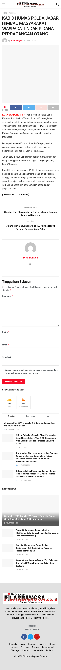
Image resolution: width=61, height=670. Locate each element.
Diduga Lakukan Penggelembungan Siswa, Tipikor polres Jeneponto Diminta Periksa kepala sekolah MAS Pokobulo (36, 474)
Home (4, 13)
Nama (6, 332)
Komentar (7, 296)
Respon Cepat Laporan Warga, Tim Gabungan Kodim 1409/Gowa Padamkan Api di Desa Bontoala (37, 563)
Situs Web (6, 357)
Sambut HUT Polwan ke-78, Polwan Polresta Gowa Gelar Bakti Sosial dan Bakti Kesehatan (29, 518)
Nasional (12, 13)
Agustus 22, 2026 (23, 539)
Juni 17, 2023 (32, 41)
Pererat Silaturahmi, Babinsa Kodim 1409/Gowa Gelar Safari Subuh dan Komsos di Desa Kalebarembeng (37, 533)
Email (5, 344)
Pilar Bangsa (16, 41)
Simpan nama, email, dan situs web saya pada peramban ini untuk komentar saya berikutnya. (31, 371)
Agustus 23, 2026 (12, 523)
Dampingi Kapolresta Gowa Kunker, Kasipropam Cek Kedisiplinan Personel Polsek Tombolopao (34, 548)
